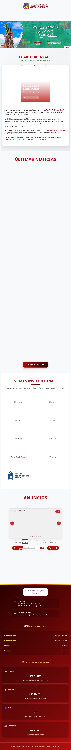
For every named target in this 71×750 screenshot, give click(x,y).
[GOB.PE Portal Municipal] (18, 421)
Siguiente (53, 548)
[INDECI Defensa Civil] (53, 403)
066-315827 (36, 730)
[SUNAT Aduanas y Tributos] (53, 421)
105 (35, 712)
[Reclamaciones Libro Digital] (18, 475)
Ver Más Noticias (37, 364)
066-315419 (36, 676)
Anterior (17, 548)
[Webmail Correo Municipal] (53, 457)
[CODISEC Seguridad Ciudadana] (18, 403)
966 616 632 (35, 694)
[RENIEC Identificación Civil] (18, 439)
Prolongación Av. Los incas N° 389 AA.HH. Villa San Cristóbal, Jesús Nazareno (32, 603)
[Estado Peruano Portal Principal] (18, 457)
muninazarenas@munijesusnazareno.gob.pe (33, 614)
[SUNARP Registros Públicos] (53, 439)
